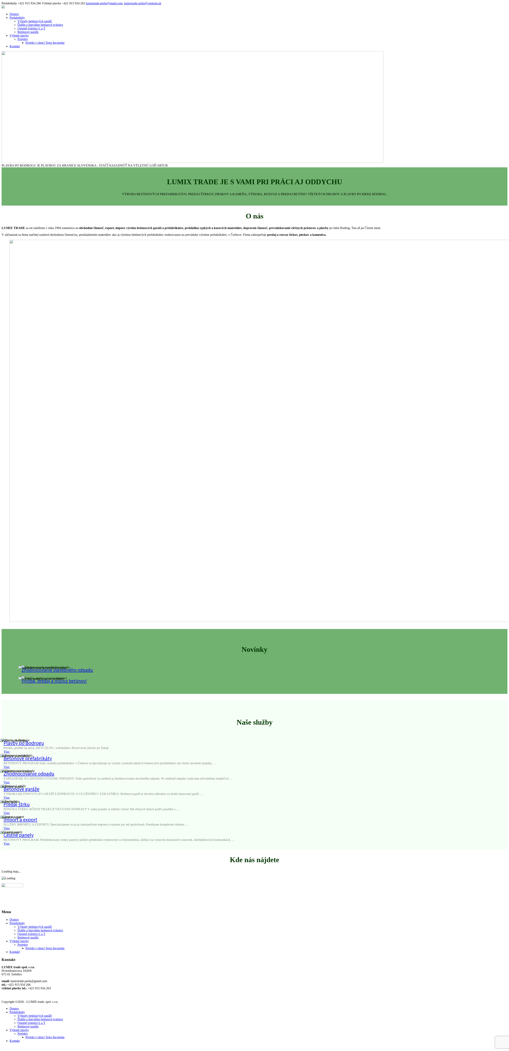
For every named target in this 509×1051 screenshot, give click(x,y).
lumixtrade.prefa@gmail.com (104, 3)
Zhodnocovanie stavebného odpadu (57, 670)
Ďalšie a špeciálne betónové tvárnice (40, 24)
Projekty (22, 39)
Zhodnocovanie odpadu (29, 773)
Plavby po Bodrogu (24, 743)
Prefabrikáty (17, 17)
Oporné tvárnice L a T (31, 28)
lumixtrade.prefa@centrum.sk (142, 3)
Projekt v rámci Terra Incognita (44, 42)
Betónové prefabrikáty (28, 758)
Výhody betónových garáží (34, 21)
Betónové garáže (28, 32)
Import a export (20, 819)
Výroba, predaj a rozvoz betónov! (54, 681)
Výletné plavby (19, 35)
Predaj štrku (17, 804)
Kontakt (15, 46)
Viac (7, 752)
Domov (14, 14)
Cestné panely (19, 835)
